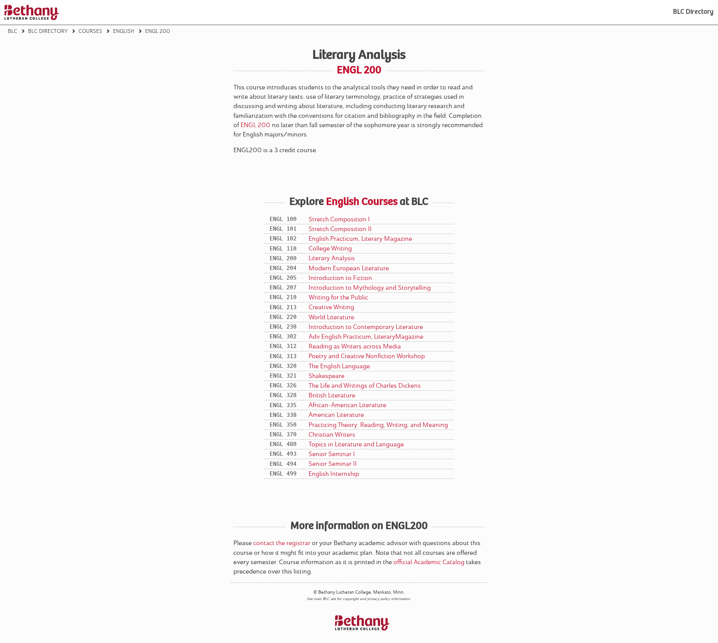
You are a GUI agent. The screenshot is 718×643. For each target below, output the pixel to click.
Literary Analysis (332, 258)
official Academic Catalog (428, 562)
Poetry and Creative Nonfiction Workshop (367, 356)
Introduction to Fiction (340, 278)
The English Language (339, 366)
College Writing (330, 248)
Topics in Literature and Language (356, 444)
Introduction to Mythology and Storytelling (370, 288)
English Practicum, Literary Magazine (360, 239)
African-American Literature (347, 405)
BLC (12, 31)
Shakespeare (326, 376)
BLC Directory (693, 12)
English (123, 31)
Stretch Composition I (339, 219)
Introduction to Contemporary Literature (366, 327)
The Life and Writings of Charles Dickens (365, 386)
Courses (90, 31)
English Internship (334, 474)
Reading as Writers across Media (355, 346)
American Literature (336, 415)
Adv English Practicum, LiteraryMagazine (366, 337)
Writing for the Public (338, 297)
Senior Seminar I (332, 454)
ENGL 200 (255, 125)
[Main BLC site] (31, 12)
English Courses (362, 202)
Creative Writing (331, 307)
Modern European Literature (349, 268)
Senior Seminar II (333, 464)
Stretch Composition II (340, 229)
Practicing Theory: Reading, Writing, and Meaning (378, 425)
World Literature (331, 317)
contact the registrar (281, 543)
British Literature (332, 395)
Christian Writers (332, 435)
